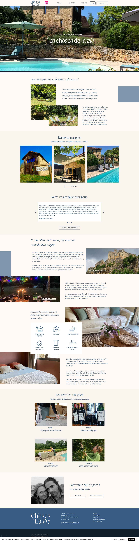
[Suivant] (103, 211)
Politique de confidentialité (86, 539)
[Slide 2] (69, 222)
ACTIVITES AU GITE (97, 521)
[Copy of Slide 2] (71, 222)
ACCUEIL (95, 513)
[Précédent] (35, 211)
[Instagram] (46, 2)
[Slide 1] (67, 222)
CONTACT (95, 517)
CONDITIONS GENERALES (99, 519)
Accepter (131, 539)
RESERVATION (96, 515)
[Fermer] (137, 539)
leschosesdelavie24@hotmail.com (70, 522)
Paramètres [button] (114, 539)
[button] (82, 3)
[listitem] (36, 164)
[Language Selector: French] (93, 3)
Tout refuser (122, 539)
